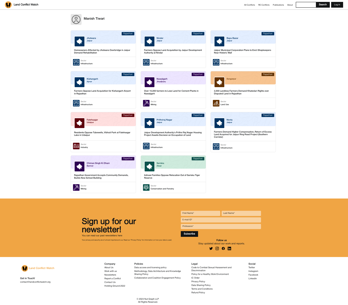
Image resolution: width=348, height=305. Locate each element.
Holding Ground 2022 (114, 286)
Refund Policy (198, 293)
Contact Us (110, 282)
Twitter (251, 268)
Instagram (253, 271)
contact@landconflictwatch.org (35, 282)
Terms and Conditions (202, 289)
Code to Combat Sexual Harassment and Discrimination (211, 269)
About (290, 5)
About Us (108, 268)
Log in (337, 5)
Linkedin (252, 279)
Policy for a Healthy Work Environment (210, 274)
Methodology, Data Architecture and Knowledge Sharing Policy (157, 272)
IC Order (195, 278)
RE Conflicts (264, 5)
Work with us (110, 271)
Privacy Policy (198, 282)
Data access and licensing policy (150, 268)
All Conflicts (249, 5)
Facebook (253, 275)
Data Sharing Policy (201, 285)
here (120, 236)
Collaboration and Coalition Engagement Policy (157, 278)
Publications (278, 5)
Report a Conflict (112, 279)
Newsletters (110, 275)
